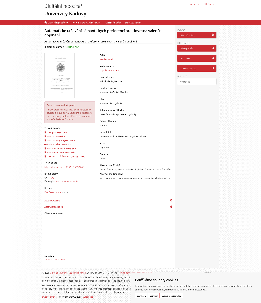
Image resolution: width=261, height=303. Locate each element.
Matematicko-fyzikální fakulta (86, 22)
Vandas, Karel (106, 59)
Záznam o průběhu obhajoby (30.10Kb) (66, 156)
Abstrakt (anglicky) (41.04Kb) (61, 140)
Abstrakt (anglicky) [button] (53, 206)
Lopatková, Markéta (109, 70)
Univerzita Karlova (59, 272)
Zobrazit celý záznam (54, 259)
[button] (194, 4)
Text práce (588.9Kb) (57, 132)
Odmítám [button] (154, 296)
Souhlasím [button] (141, 296)
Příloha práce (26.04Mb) (59, 144)
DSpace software (50, 296)
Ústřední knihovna (77, 272)
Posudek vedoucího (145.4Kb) (61, 148)
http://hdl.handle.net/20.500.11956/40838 (64, 167)
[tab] (69, 179)
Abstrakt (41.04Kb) (56, 136)
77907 (51, 178)
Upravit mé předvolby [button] (171, 296)
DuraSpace (87, 296)
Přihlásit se (184, 81)
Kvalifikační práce (113, 22)
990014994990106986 (67, 181)
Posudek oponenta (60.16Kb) (61, 152)
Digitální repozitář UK (58, 22)
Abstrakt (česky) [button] (52, 200)
